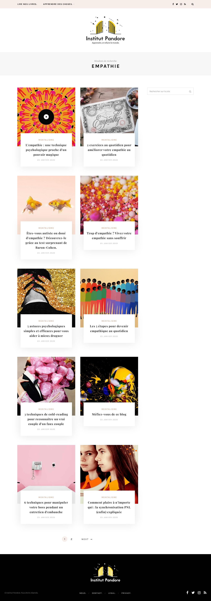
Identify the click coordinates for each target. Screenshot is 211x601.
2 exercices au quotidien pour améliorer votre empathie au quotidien (109, 150)
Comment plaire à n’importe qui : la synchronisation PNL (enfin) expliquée (109, 507)
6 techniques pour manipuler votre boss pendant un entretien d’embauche (46, 507)
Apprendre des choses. (58, 4)
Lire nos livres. (27, 4)
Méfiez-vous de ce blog (109, 414)
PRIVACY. (126, 593)
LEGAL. (112, 593)
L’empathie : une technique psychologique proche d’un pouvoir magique (46, 150)
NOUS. (83, 593)
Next (85, 539)
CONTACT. (97, 593)
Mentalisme (46, 140)
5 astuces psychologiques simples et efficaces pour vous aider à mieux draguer (46, 331)
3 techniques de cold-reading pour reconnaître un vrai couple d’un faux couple (46, 419)
